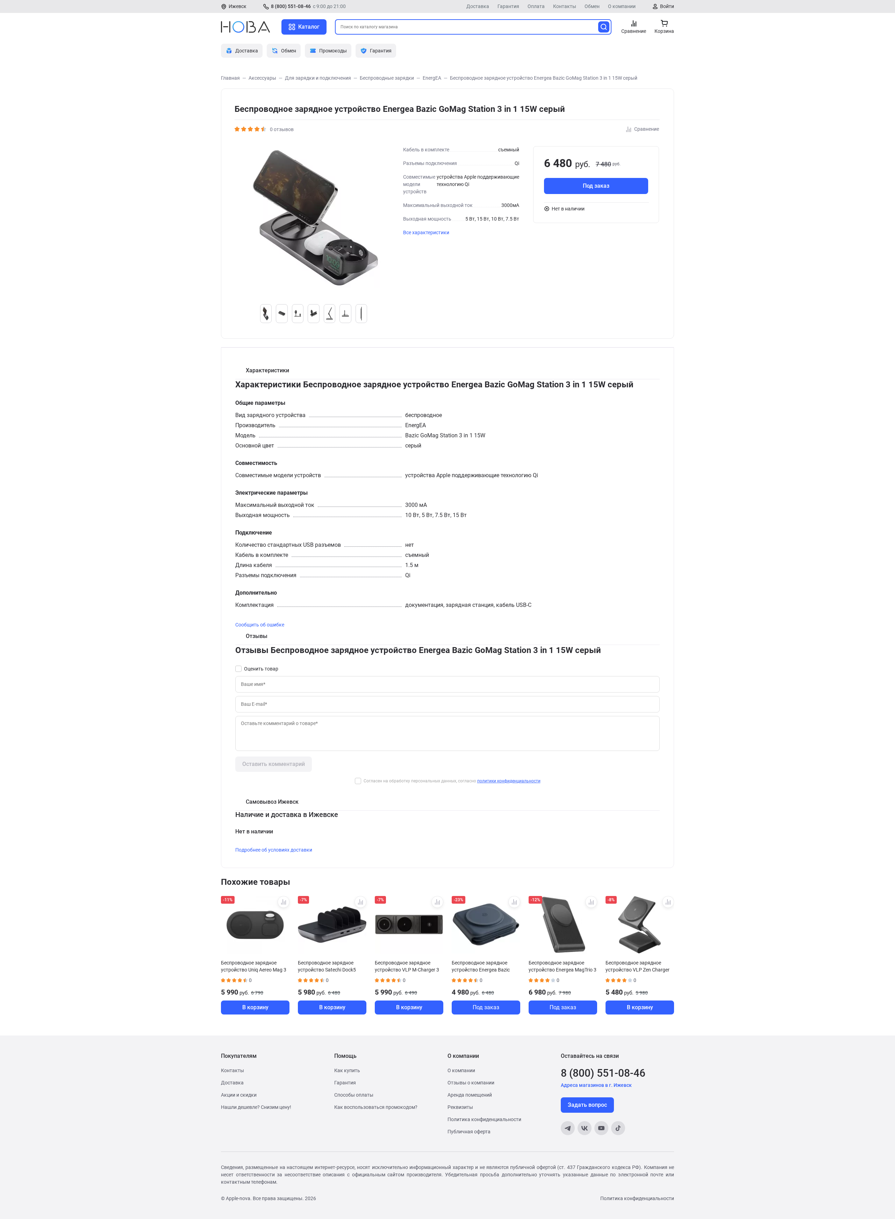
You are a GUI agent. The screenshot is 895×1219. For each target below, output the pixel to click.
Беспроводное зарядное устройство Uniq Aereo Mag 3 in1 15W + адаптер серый (253, 966)
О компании (622, 6)
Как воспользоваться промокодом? (375, 1107)
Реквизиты (460, 1107)
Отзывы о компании (471, 1082)
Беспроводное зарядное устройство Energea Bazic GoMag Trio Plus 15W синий (482, 966)
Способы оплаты (353, 1095)
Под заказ (596, 185)
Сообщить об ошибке (259, 625)
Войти (667, 6)
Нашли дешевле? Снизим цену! (256, 1107)
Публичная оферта (469, 1131)
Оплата (536, 6)
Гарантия (508, 6)
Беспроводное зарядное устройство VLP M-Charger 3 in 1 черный (407, 966)
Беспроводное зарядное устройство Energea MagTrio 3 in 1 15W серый (562, 966)
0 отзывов (282, 129)
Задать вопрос (587, 1105)
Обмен (592, 6)
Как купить (347, 1070)
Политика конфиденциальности (484, 1119)
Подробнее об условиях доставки (273, 850)
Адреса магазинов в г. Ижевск (596, 1085)
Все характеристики (426, 232)
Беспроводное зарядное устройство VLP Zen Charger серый (638, 966)
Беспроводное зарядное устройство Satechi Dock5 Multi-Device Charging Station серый (330, 966)
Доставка (477, 6)
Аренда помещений (470, 1095)
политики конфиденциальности (508, 781)
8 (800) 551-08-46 (291, 6)
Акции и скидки (239, 1095)
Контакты (564, 6)
